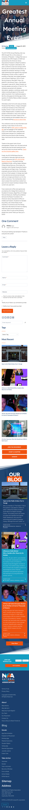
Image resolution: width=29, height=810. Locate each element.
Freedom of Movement (8, 736)
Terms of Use (5, 689)
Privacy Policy (5, 691)
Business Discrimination (9, 526)
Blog (4, 725)
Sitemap (6, 781)
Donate (4, 764)
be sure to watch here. (20, 119)
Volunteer (4, 761)
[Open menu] (26, 3)
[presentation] (14, 353)
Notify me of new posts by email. (12, 306)
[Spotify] (13, 807)
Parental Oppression (15, 580)
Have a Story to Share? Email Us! (11, 721)
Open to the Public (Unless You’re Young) (12, 364)
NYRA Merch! (5, 776)
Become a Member (7, 769)
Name (4, 277)
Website (4, 292)
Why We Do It (5, 708)
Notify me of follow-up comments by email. (14, 302)
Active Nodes (5, 774)
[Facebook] (3, 807)
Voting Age (5, 746)
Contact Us (5, 718)
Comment (5, 257)
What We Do (5, 705)
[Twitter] (5, 807)
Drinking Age (5, 738)
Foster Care (5, 753)
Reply (4, 237)
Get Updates (16, 665)
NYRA (11, 46)
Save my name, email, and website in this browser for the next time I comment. (13, 296)
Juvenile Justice (6, 751)
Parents (22, 580)
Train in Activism (6, 766)
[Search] (25, 322)
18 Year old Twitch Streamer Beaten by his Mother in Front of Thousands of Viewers (14, 606)
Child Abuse (6, 580)
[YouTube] (9, 807)
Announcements (11, 48)
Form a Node (5, 771)
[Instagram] (7, 807)
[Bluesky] (11, 807)
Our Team (4, 713)
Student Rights (6, 743)
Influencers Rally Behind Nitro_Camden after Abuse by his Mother (13, 553)
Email (4, 285)
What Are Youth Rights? (8, 710)
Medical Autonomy (7, 741)
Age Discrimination (7, 733)
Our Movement (6, 716)
